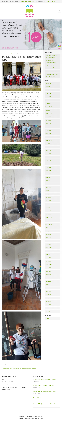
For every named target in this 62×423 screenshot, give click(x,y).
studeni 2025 (48, 103)
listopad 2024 (49, 140)
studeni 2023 (48, 173)
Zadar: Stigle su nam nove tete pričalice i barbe (44, 379)
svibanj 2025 (48, 116)
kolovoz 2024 (49, 147)
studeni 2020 (48, 267)
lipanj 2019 (48, 294)
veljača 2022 (48, 241)
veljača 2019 (48, 308)
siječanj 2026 (49, 96)
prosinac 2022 (49, 210)
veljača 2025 (48, 126)
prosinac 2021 (49, 247)
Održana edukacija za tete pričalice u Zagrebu (44, 391)
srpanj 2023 (48, 187)
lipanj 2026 (48, 83)
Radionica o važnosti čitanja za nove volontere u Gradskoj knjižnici (19, 368)
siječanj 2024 (49, 167)
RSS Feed (37, 418)
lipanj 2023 (48, 190)
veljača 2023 (48, 204)
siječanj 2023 (49, 207)
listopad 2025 (49, 106)
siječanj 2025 (49, 130)
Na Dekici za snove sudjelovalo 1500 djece (43, 385)
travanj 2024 (48, 157)
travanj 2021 (48, 261)
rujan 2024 (48, 143)
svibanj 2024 (48, 153)
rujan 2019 (48, 284)
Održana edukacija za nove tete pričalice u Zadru (45, 404)
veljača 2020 (48, 274)
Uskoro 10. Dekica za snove (52, 71)
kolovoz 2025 (49, 113)
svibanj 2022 (48, 231)
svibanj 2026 (48, 86)
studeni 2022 (48, 214)
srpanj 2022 (48, 227)
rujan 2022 (48, 220)
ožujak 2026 (48, 93)
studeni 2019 (48, 281)
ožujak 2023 (48, 200)
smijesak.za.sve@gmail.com (27, 1)
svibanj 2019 (48, 298)
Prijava (41, 418)
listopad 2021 (49, 254)
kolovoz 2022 (49, 224)
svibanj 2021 (48, 257)
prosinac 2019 (49, 277)
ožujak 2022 (48, 237)
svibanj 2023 (48, 194)
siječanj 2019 (49, 311)
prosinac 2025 (49, 100)
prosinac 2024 (49, 133)
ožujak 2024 (48, 160)
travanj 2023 (48, 197)
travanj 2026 (48, 90)
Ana (19, 53)
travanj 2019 (48, 301)
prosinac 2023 (49, 170)
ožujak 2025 (48, 123)
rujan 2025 (48, 110)
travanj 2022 (48, 234)
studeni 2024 (48, 137)
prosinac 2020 (49, 264)
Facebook (47, 1)
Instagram (53, 1)
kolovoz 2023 (49, 183)
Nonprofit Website (23, 418)
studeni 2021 (48, 251)
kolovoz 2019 (49, 288)
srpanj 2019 (48, 291)
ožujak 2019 (48, 304)
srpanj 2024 (48, 150)
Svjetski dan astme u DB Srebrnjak (31, 370)
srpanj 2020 (48, 271)
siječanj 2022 (49, 244)
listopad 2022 (49, 217)
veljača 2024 (48, 163)
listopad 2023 (49, 177)
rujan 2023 (48, 180)
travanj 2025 (48, 120)
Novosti (10, 364)
